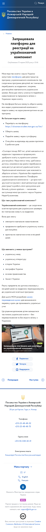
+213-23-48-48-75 (23, 427)
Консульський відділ (33, 455)
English (25, 477)
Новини (9, 34)
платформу (17, 77)
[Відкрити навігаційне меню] (3, 3)
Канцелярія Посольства (14, 455)
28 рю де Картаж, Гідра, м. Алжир (23, 410)
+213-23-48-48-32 (23, 423)
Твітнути (22, 364)
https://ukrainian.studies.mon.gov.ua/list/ (24, 127)
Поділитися (23, 359)
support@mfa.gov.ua (28, 509)
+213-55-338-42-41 (23, 441)
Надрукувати (24, 369)
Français (25, 480)
